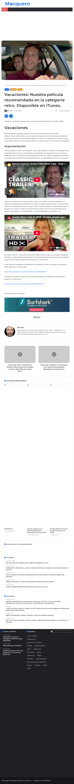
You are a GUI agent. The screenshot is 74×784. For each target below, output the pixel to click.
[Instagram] (25, 337)
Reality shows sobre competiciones (36, 662)
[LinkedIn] (11, 116)
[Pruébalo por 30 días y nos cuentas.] (37, 305)
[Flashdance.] (14, 455)
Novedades (30, 658)
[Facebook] (6, 116)
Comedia (13, 89)
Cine (11, 85)
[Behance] (23, 337)
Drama (37, 317)
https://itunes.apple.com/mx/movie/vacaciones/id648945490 (25, 272)
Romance (29, 665)
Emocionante (30, 652)
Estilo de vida (30, 655)
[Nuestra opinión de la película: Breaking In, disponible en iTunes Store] (37, 455)
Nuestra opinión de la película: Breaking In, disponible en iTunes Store (36, 530)
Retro (20, 89)
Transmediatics (46, 780)
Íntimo (28, 668)
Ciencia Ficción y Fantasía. (34, 642)
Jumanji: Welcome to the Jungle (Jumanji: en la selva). (58, 530)
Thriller (45, 665)
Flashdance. (8, 529)
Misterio (39, 655)
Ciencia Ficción (31, 639)
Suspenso (37, 665)
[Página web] (18, 337)
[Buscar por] (72, 4)
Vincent (10, 110)
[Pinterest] (20, 337)
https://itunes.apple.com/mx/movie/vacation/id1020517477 (24, 284)
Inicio (7, 85)
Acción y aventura (32, 636)
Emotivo (39, 652)
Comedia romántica (40, 645)
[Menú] (2, 4)
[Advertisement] (37, 25)
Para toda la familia (41, 658)
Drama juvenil (37, 649)
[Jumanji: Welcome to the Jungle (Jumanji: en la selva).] (60, 455)
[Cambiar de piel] (68, 4)
